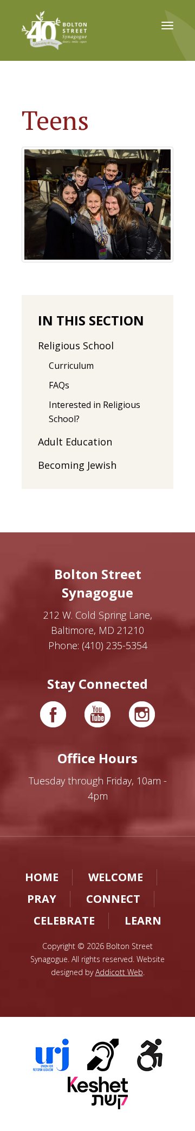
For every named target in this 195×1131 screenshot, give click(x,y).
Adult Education (75, 441)
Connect (113, 898)
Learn (143, 920)
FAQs (59, 385)
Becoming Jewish (77, 465)
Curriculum (71, 366)
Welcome (115, 877)
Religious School (76, 345)
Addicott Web (119, 972)
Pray (41, 898)
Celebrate (64, 920)
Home (41, 877)
